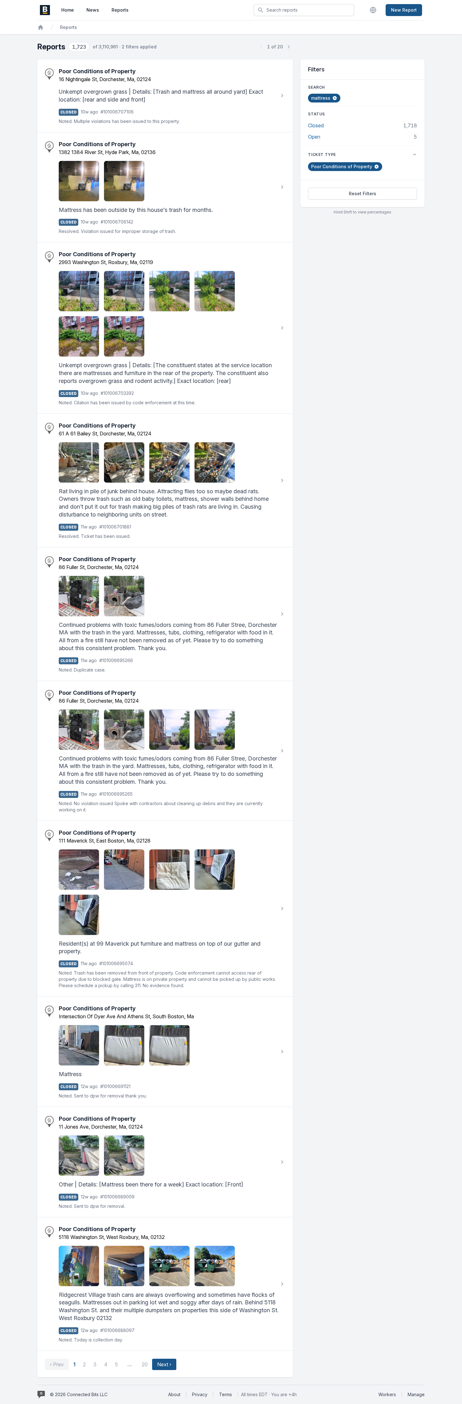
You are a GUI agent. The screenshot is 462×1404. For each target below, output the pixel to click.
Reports (120, 10)
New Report (404, 10)
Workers (387, 1394)
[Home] (40, 27)
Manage (416, 1394)
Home (67, 10)
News (92, 10)
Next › (164, 1364)
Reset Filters (362, 193)
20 (145, 1364)
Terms (225, 1394)
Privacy (199, 1394)
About (174, 1394)
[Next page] (288, 46)
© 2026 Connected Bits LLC (78, 1394)
